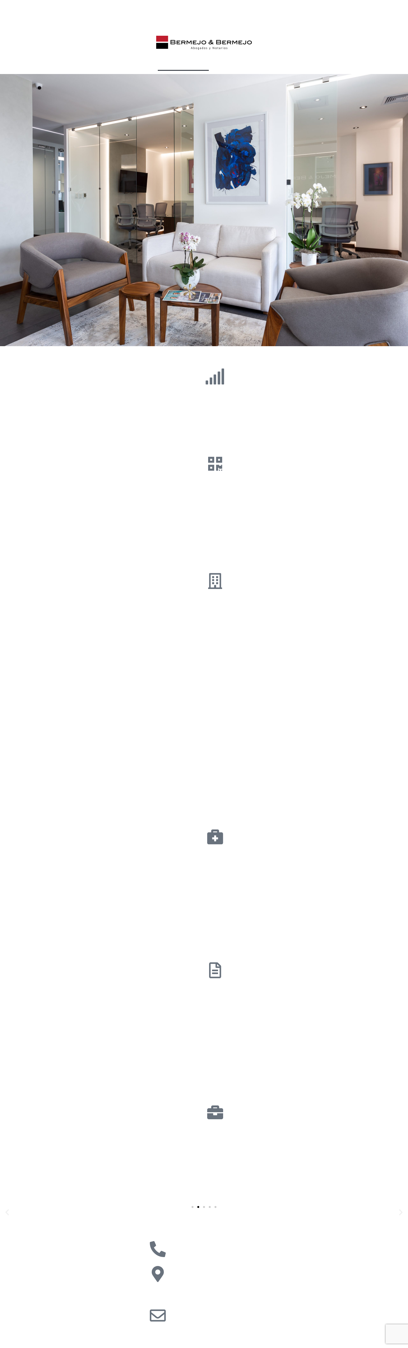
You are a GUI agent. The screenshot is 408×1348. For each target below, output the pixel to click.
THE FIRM (142, 63)
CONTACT (298, 63)
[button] (192, 1207)
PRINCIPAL (110, 63)
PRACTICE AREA (180, 63)
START (39, 1220)
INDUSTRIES (226, 63)
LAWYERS (267, 63)
